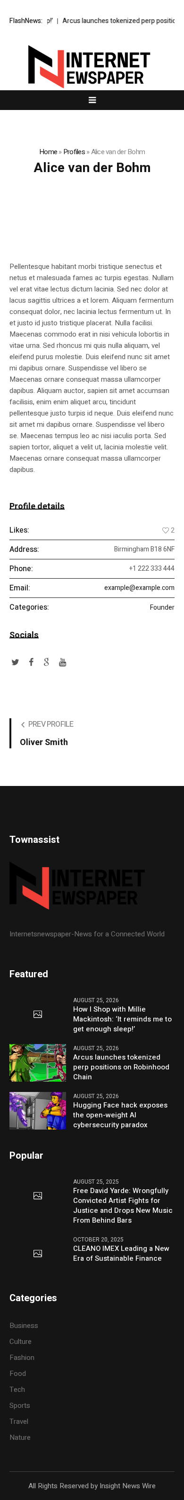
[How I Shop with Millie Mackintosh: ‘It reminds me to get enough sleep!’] (37, 1015)
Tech (17, 1389)
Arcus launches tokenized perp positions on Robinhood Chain (121, 1067)
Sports (19, 1405)
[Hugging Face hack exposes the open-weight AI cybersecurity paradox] (37, 1110)
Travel (18, 1421)
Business (23, 1325)
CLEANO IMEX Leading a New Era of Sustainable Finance (121, 1254)
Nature (20, 1437)
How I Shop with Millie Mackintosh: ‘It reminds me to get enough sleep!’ (122, 1019)
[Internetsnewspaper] (92, 66)
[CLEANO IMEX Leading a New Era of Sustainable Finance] (37, 1254)
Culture (20, 1341)
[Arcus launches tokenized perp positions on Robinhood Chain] (37, 1062)
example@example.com (139, 588)
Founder (162, 608)
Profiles (74, 152)
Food (17, 1373)
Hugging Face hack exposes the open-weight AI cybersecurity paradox (120, 1115)
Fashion (21, 1357)
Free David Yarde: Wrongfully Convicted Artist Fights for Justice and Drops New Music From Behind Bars (123, 1205)
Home (48, 152)
